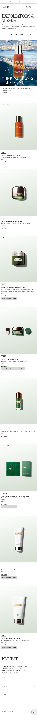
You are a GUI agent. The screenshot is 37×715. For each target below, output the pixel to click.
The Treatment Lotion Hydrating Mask (15, 496)
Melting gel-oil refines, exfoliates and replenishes (15, 640)
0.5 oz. (4, 285)
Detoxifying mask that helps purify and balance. (14, 361)
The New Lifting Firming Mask (11, 221)
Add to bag (4, 162)
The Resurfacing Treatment (11, 155)
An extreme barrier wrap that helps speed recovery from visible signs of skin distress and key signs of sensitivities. (18, 290)
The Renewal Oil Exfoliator (10, 638)
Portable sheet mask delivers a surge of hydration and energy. (16, 498)
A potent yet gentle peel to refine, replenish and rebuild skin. (18, 432)
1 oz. (3, 427)
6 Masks (4, 493)
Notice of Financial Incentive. (10, 672)
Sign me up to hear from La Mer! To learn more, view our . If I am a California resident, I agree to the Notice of (14, 669)
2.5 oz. (4, 565)
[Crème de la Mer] (7, 7)
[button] (1, 1)
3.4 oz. (4, 152)
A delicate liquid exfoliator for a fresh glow (13, 157)
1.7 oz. (4, 218)
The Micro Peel (6, 430)
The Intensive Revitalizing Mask (12, 568)
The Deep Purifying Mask (9, 359)
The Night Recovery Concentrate (13, 288)
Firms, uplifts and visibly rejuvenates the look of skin (16, 223)
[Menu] (34, 7)
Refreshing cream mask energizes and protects (15, 570)
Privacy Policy (14, 668)
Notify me (4, 366)
